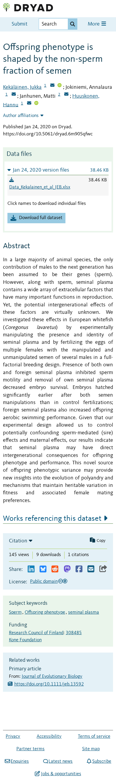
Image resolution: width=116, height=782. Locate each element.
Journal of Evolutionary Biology (52, 676)
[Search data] (72, 24)
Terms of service (94, 736)
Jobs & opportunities (61, 774)
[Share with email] (90, 569)
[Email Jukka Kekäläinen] (52, 85)
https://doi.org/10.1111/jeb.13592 (49, 684)
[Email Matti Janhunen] (66, 94)
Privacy (13, 736)
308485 (74, 633)
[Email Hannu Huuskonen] (29, 103)
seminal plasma (83, 612)
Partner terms (30, 749)
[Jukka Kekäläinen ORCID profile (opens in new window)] (59, 85)
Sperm (15, 612)
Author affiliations (21, 115)
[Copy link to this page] (103, 569)
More (94, 24)
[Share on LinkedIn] (31, 569)
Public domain (44, 581)
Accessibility (49, 736)
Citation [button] (18, 541)
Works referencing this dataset (52, 519)
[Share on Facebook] (79, 569)
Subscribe (101, 761)
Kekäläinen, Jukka (22, 87)
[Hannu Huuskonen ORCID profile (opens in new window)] (36, 103)
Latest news (60, 761)
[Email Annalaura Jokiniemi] (13, 94)
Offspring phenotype (45, 612)
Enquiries (20, 761)
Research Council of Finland (36, 633)
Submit (19, 24)
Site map (91, 749)
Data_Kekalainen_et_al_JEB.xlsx (39, 187)
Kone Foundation (25, 640)
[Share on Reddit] (54, 569)
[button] (58, 169)
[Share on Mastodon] (67, 569)
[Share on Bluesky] (43, 569)
